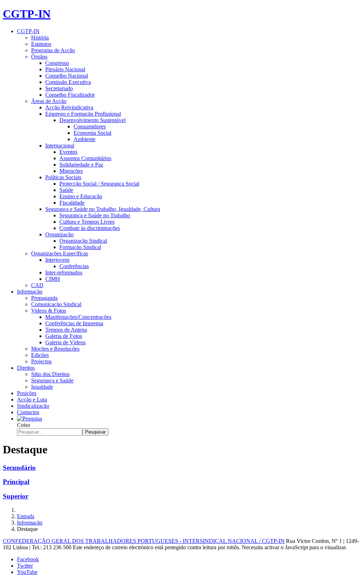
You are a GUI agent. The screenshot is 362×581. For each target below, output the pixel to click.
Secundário (19, 467)
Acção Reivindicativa (69, 107)
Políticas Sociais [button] (63, 177)
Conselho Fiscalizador (70, 95)
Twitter (25, 566)
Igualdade (42, 387)
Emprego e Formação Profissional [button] (83, 114)
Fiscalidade (71, 203)
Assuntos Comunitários (85, 158)
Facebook (28, 559)
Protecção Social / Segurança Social (99, 184)
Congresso (57, 63)
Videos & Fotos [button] (48, 311)
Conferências (74, 266)
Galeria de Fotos (63, 336)
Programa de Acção (53, 50)
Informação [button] (29, 292)
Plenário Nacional (65, 69)
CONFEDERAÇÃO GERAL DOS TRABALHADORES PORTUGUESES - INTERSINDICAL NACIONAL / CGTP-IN (144, 541)
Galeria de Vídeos (65, 342)
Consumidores (90, 126)
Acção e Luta (32, 400)
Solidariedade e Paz (81, 165)
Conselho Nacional (66, 76)
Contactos (28, 412)
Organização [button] (59, 234)
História (40, 38)
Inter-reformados (63, 273)
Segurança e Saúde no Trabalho (94, 215)
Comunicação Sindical (56, 304)
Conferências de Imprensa (74, 323)
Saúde (66, 190)
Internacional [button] (59, 146)
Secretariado (59, 88)
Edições (40, 355)
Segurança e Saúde (52, 380)
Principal (16, 481)
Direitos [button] (26, 368)
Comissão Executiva (68, 82)
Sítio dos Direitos (50, 374)
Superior (15, 496)
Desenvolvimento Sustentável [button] (92, 120)
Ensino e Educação (80, 196)
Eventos (68, 152)
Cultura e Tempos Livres (87, 222)
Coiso (23, 425)
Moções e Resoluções (55, 349)
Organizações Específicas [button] (59, 253)
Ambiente (84, 139)
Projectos (41, 361)
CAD (37, 285)
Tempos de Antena (66, 330)
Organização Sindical (83, 241)
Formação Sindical (80, 247)
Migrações (71, 171)
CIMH (52, 279)
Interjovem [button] (57, 260)
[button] (29, 419)
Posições (26, 393)
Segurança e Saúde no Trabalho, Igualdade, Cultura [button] (102, 209)
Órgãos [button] (39, 57)
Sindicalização (33, 406)
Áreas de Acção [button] (48, 101)
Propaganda (44, 298)
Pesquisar (95, 432)
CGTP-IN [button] (28, 31)
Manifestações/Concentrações (78, 317)
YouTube (27, 572)
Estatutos (41, 44)
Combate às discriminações (89, 228)
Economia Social (92, 133)
